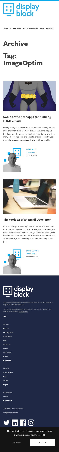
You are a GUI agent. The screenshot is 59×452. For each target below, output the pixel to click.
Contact (49, 28)
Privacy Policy (23, 311)
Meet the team (8, 372)
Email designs (7, 336)
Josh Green (30, 152)
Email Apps (31, 149)
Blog (42, 28)
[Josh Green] (12, 171)
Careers (6, 380)
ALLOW (42, 442)
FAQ (4, 376)
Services (7, 28)
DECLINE (16, 442)
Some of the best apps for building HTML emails (27, 119)
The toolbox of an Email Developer (27, 219)
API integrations (8, 332)
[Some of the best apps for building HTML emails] (29, 96)
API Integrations (30, 28)
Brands (5, 348)
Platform (17, 28)
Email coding (32, 250)
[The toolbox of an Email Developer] (29, 196)
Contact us (6, 344)
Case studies (7, 352)
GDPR (41, 435)
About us (6, 368)
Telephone (13, 408)
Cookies (5, 396)
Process (6, 356)
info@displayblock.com (10, 412)
